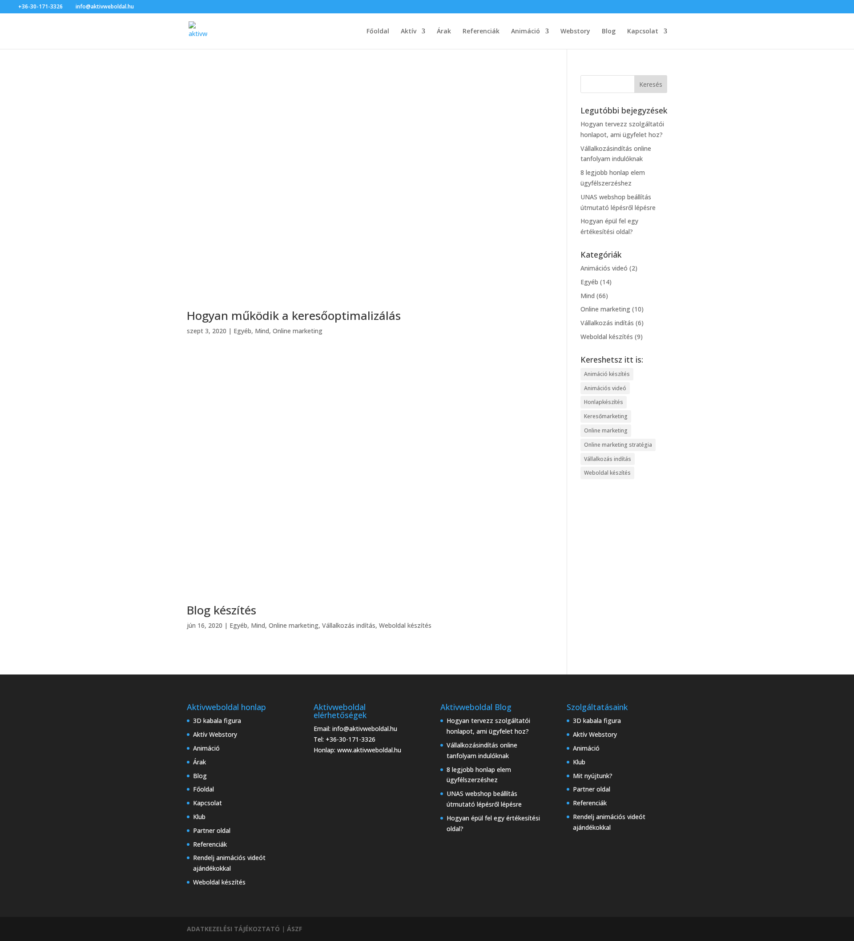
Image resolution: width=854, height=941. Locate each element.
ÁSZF (294, 929)
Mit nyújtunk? (592, 775)
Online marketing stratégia (618, 444)
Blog (609, 31)
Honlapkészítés (603, 402)
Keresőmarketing (606, 416)
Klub (199, 816)
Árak (444, 31)
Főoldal (378, 31)
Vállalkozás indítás (348, 625)
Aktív (408, 31)
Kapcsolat (642, 31)
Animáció (525, 31)
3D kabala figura (217, 720)
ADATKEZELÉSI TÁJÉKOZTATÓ (233, 929)
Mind (262, 331)
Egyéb (242, 331)
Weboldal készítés (405, 625)
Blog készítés (221, 610)
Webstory (575, 31)
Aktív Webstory (215, 734)
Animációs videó (604, 268)
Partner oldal (211, 830)
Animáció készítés (607, 374)
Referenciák (481, 31)
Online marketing (297, 331)
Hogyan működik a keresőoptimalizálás (294, 315)
